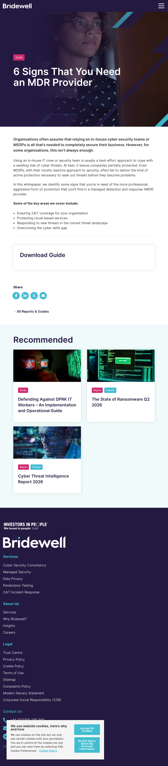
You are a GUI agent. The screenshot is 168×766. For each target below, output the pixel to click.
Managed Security (17, 572)
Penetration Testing (18, 585)
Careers (9, 632)
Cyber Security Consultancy (24, 565)
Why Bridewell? (15, 619)
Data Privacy (13, 579)
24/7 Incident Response (21, 592)
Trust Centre (12, 653)
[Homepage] (17, 6)
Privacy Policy (14, 659)
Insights (9, 626)
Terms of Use (13, 673)
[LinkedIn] (6, 736)
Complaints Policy (17, 686)
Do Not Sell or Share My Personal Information (87, 744)
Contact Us (12, 711)
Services (9, 612)
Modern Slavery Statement (23, 693)
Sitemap (9, 680)
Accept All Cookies (87, 729)
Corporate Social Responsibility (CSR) (32, 700)
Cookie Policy (13, 666)
